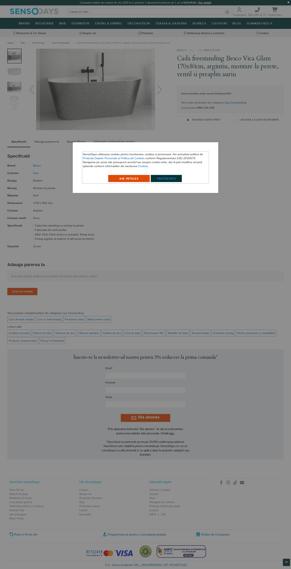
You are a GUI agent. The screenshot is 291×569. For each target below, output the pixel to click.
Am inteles (129, 178)
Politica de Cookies (133, 158)
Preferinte (166, 178)
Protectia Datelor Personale (100, 158)
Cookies (143, 166)
